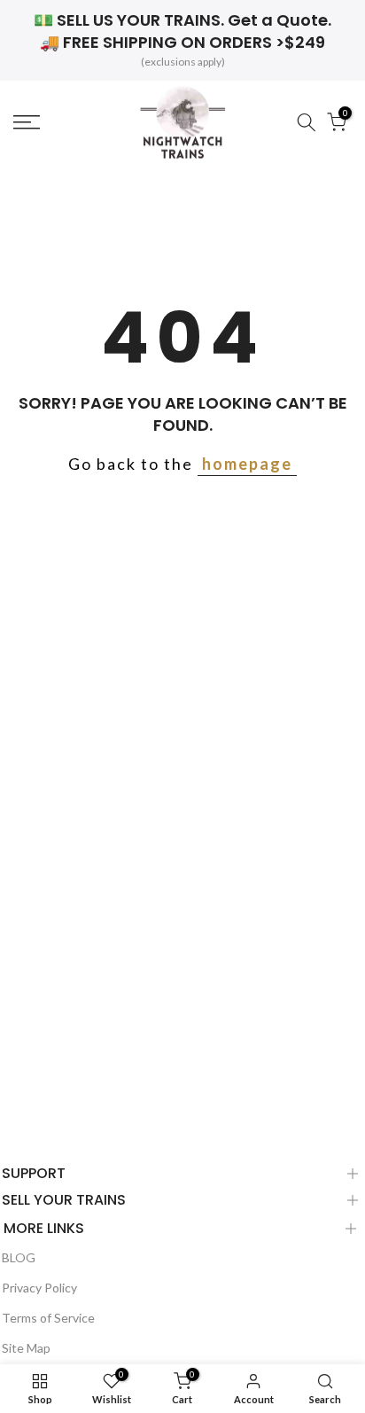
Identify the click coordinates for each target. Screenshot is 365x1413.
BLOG (18, 1257)
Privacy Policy (39, 1287)
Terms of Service (48, 1317)
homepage (247, 463)
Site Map (26, 1347)
